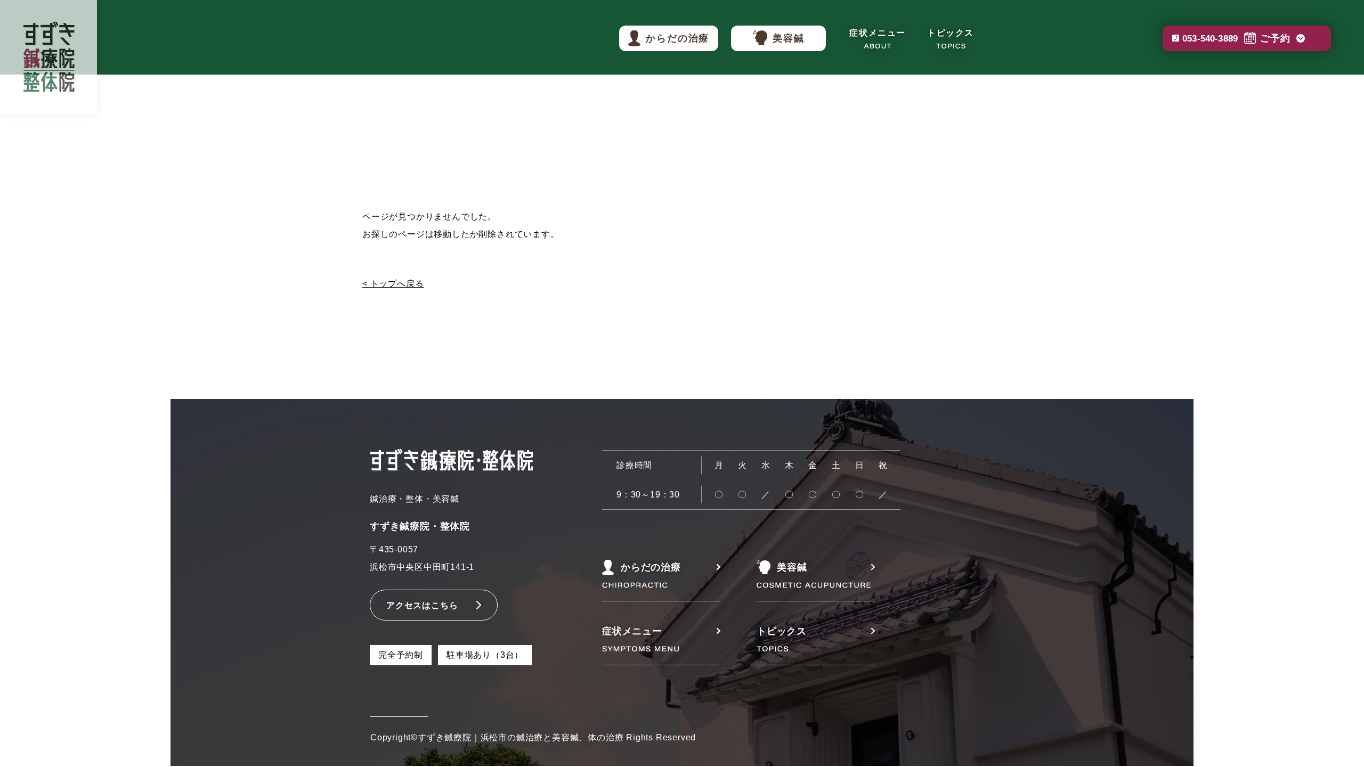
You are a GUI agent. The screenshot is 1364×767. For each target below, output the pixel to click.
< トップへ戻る (393, 283)
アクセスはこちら (422, 605)
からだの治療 (677, 38)
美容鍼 (788, 38)
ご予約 (1236, 38)
